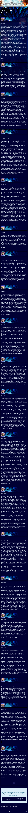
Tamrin (14, 742)
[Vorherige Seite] (8, 783)
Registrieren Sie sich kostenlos (9, 794)
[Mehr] (26, 23)
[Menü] (1, 5)
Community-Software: (14, 811)
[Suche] (23, 5)
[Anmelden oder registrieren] (26, 5)
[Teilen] (26, 15)
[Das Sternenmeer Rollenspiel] (12, 1)
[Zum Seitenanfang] (25, 811)
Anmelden (8, 799)
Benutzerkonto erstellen (20, 799)
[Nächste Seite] (20, 783)
